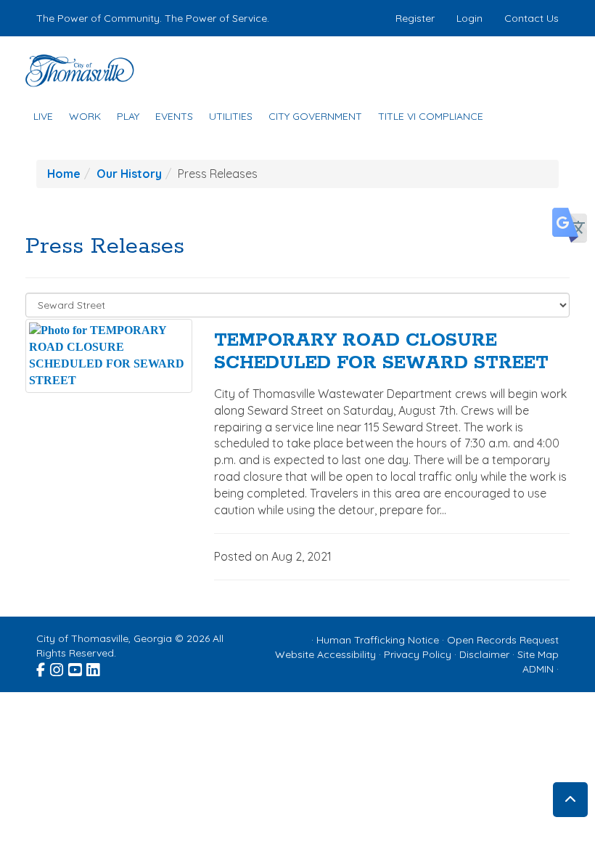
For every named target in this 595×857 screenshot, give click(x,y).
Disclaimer (484, 654)
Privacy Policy (417, 654)
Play (128, 116)
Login (469, 18)
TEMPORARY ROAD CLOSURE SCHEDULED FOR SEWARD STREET (381, 352)
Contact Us (531, 18)
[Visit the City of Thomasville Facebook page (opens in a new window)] (41, 667)
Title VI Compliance (430, 116)
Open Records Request (503, 639)
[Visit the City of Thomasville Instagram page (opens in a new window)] (57, 667)
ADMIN (538, 668)
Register (415, 18)
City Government (315, 116)
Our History (129, 173)
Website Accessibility (325, 654)
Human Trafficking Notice (377, 639)
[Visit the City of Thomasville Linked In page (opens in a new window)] (94, 667)
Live (43, 116)
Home (64, 173)
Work (85, 116)
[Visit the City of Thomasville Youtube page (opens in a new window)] (75, 667)
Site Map (538, 654)
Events (174, 116)
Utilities (231, 116)
